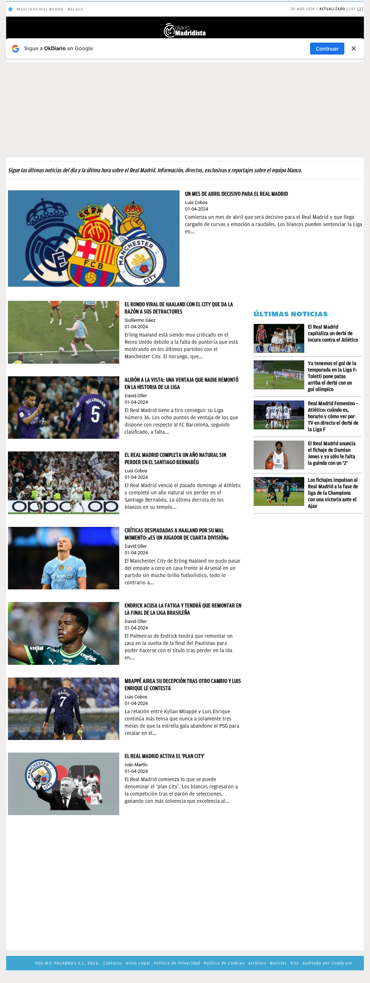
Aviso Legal (138, 963)
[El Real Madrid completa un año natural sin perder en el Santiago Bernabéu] (63, 482)
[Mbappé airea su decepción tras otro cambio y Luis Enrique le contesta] (63, 708)
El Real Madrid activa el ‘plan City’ (165, 756)
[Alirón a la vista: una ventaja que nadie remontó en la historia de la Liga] (63, 407)
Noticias (278, 963)
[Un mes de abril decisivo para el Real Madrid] (94, 238)
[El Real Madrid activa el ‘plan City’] (63, 783)
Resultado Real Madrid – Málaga (50, 9)
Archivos (257, 963)
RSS (294, 963)
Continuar (327, 49)
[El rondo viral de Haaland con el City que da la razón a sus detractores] (63, 331)
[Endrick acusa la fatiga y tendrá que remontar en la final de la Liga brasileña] (63, 632)
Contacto (112, 963)
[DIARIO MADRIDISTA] (185, 25)
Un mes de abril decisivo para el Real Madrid (236, 194)
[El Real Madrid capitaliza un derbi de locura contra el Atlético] (281, 338)
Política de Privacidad (177, 963)
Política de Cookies (224, 963)
